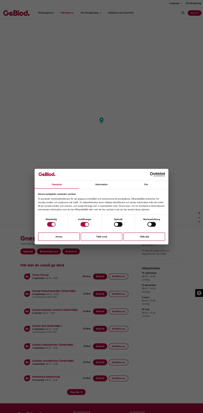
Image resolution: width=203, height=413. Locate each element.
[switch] (85, 224)
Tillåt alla (144, 236)
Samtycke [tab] (57, 184)
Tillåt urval (101, 236)
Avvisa (58, 236)
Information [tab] (101, 184)
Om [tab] (146, 184)
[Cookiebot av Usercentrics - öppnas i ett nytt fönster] (152, 174)
